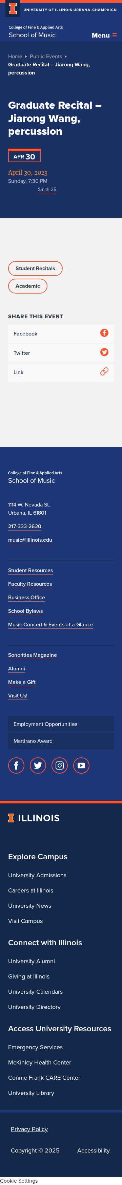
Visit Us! (17, 695)
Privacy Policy (29, 1129)
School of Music (32, 35)
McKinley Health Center (39, 1062)
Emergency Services (35, 1047)
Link (18, 372)
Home (15, 56)
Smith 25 (47, 189)
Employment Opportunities (45, 724)
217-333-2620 (24, 526)
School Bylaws (25, 611)
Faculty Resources (30, 584)
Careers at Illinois (30, 890)
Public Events (46, 56)
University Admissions (37, 875)
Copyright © (35, 1150)
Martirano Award (33, 741)
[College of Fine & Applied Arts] (36, 27)
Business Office (26, 597)
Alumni (16, 668)
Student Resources (30, 570)
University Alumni (31, 961)
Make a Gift (22, 682)
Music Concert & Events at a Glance (50, 624)
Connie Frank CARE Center (44, 1077)
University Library (31, 1093)
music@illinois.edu (30, 540)
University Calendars (35, 991)
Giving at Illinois (28, 976)
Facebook (25, 334)
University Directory (34, 1007)
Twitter (22, 353)
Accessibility (93, 1150)
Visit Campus (25, 921)
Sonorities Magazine (32, 655)
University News (29, 905)
